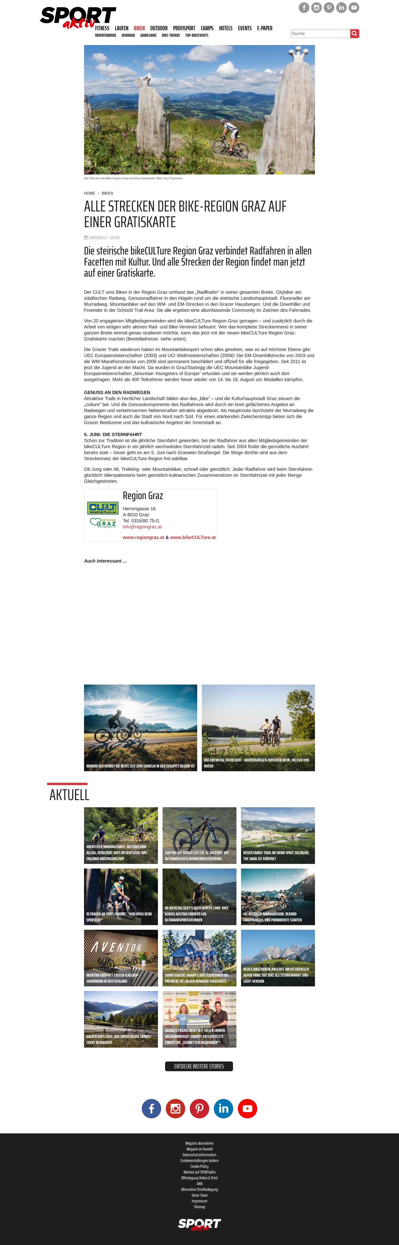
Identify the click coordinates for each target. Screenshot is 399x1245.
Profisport (184, 28)
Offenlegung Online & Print (199, 1177)
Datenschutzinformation (199, 1154)
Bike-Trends (171, 35)
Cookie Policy (199, 1166)
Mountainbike (105, 35)
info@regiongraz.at (142, 526)
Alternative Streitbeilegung (199, 1189)
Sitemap (199, 1206)
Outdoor (159, 28)
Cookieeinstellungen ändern (199, 1160)
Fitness (102, 28)
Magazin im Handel (200, 1149)
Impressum (199, 1201)
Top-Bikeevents (196, 35)
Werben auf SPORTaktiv (200, 1172)
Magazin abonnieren (199, 1143)
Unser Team (200, 1195)
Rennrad (128, 35)
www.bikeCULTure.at (193, 537)
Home (89, 193)
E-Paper (264, 28)
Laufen (121, 28)
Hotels (226, 28)
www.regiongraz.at (143, 537)
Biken (139, 28)
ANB (200, 1183)
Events (245, 28)
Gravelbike (148, 35)
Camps (207, 28)
